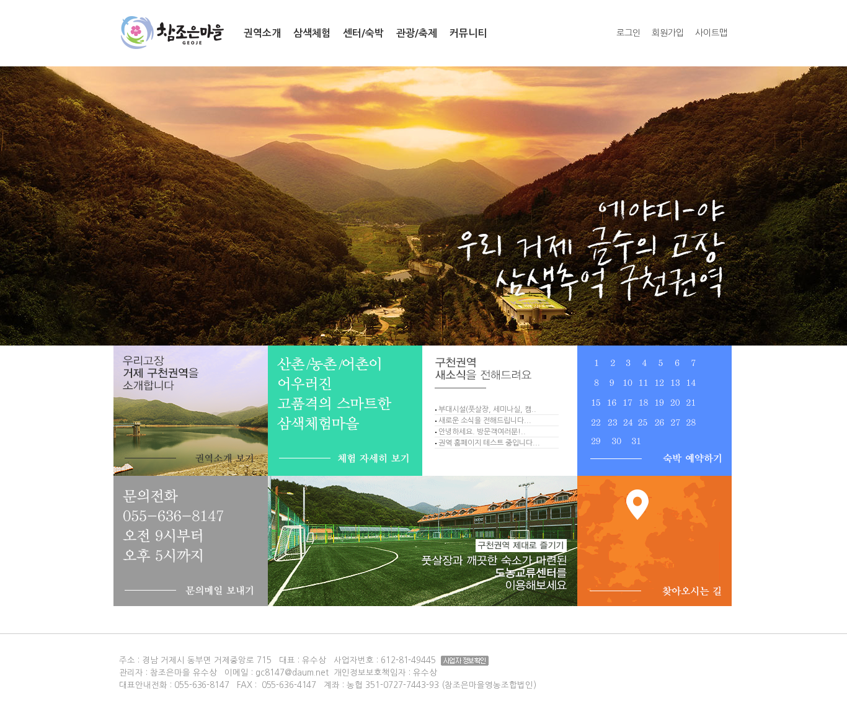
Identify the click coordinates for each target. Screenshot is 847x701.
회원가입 (668, 33)
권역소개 (262, 33)
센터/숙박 (363, 33)
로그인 (628, 33)
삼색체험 (311, 33)
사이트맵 (711, 33)
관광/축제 (416, 33)
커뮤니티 (468, 33)
